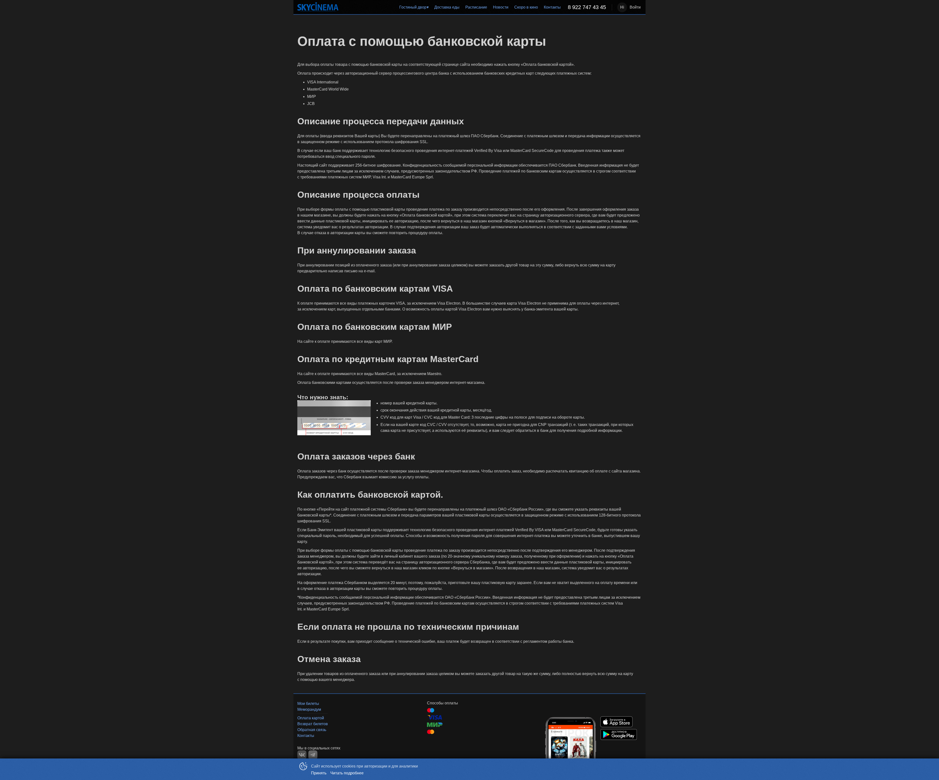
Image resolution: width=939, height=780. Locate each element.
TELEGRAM (312, 754)
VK (301, 754)
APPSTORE (616, 721)
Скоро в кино (526, 7)
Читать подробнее (347, 773)
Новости (500, 7)
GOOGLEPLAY (619, 734)
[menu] (476, 7)
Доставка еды (446, 7)
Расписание (476, 7)
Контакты (552, 7)
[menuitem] (413, 7)
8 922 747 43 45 (587, 7)
